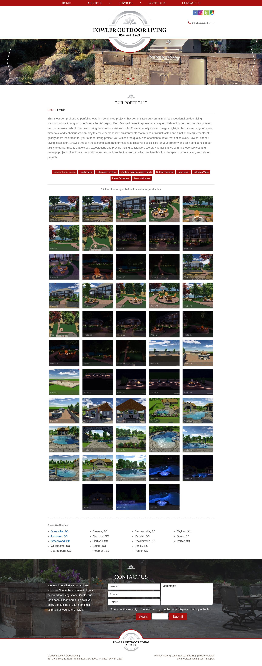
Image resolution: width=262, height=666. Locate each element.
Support (210, 658)
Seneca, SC (100, 531)
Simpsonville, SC (145, 531)
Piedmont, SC (101, 550)
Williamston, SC (60, 545)
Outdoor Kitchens (164, 172)
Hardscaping (86, 172)
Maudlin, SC (142, 536)
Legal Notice (178, 655)
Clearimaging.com (194, 658)
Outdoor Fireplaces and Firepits (136, 172)
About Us (94, 3)
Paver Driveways (120, 178)
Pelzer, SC (183, 541)
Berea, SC (183, 536)
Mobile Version (206, 655)
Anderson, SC (59, 536)
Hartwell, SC (100, 541)
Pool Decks (183, 172)
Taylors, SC (184, 531)
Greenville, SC (59, 531)
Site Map (191, 655)
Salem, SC (99, 545)
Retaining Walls (201, 172)
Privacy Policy (162, 655)
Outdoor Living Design (65, 172)
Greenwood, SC (60, 541)
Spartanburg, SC (61, 550)
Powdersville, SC (145, 541)
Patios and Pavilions (107, 172)
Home (66, 3)
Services (126, 3)
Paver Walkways (141, 178)
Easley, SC (141, 545)
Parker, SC (141, 550)
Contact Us (191, 3)
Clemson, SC (101, 536)
